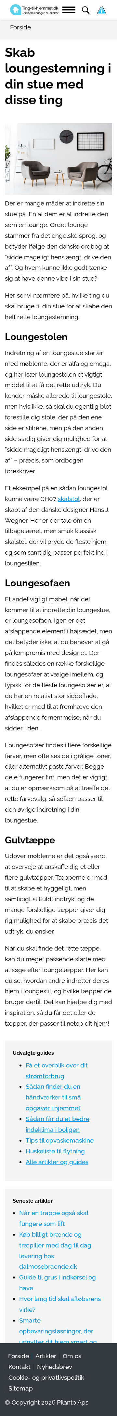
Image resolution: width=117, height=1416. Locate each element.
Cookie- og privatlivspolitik (46, 1377)
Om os (72, 1356)
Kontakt (19, 1367)
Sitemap (20, 1388)
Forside (18, 1356)
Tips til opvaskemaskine (60, 1140)
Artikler (45, 1356)
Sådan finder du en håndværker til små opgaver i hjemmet (53, 1097)
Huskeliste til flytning (55, 1151)
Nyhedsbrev (54, 1367)
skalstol (69, 499)
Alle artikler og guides (57, 1162)
